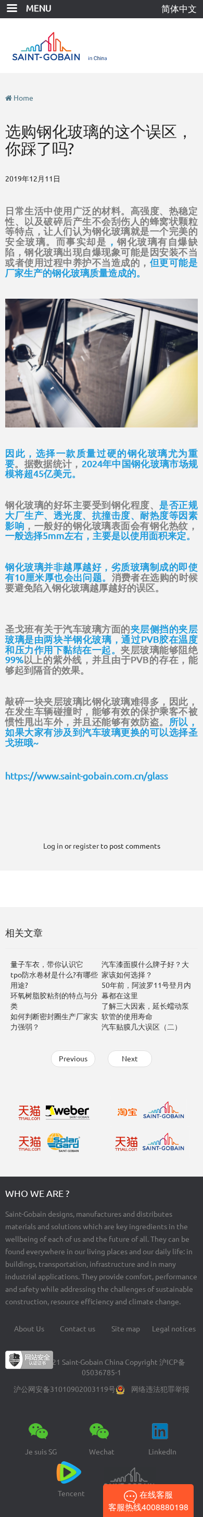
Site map (125, 1329)
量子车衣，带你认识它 (46, 964)
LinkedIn (162, 1452)
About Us (29, 1329)
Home (23, 98)
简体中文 (179, 9)
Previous (73, 1059)
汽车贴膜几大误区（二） (142, 1027)
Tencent (71, 1493)
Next (130, 1059)
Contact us (77, 1329)
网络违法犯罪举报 (160, 1389)
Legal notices (174, 1329)
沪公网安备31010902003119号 (65, 1389)
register (86, 846)
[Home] (102, 45)
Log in (53, 846)
